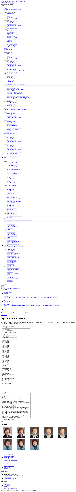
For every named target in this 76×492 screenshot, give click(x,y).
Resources (12, 302)
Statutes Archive (10, 193)
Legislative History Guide (13, 268)
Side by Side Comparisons (13, 156)
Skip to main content (5, 1)
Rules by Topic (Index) (12, 208)
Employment (10, 17)
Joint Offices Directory (12, 102)
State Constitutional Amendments (14, 216)
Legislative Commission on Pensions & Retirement (18, 97)
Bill (13, 165)
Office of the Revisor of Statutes (14, 93)
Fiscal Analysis (10, 32)
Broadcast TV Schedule (12, 129)
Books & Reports (8, 292)
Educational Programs (12, 44)
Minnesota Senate (8, 49)
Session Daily (10, 228)
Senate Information (11, 265)
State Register (10, 212)
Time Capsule (33, 297)
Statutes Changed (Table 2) (13, 202)
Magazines (6, 293)
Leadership (9, 14)
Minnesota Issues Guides (12, 278)
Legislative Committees (9, 133)
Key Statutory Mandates (40, 305)
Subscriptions (10, 81)
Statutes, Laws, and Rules (10, 185)
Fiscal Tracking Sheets (12, 166)
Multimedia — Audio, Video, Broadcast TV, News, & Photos (18, 220)
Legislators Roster (11, 262)
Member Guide (10, 264)
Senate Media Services (12, 236)
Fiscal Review (10, 277)
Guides (5, 298)
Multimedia (6, 218)
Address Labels (10, 80)
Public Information (11, 34)
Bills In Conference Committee (14, 154)
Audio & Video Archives (12, 226)
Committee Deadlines (12, 28)
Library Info (6, 304)
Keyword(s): (5, 327)
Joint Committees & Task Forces (14, 152)
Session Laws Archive (12, 200)
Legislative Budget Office (13, 88)
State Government (13, 297)
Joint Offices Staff (11, 104)
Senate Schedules (11, 121)
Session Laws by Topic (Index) (14, 198)
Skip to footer (23, 1)
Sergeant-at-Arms (11, 36)
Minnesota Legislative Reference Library (10, 288)
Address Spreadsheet (11, 46)
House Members (10, 13)
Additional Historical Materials (50, 297)
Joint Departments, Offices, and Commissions (14, 84)
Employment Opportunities (52, 305)
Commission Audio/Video (13, 244)
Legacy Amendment (11, 106)
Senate (5, 48)
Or (10, 332)
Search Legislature (5, 4)
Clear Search (4, 315)
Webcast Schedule (11, 225)
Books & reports (10, 281)
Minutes (8, 26)
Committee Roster (11, 22)
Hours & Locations (18, 305)
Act (15, 165)
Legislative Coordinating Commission (15, 89)
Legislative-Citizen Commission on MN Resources (18, 96)
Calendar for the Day (11, 116)
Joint (5, 82)
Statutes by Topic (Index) (12, 192)
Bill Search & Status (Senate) (13, 169)
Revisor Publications (11, 256)
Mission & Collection (9, 305)
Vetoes (8, 181)
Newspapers (6, 294)
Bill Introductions (11, 164)
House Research (10, 33)
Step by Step (7, 302)
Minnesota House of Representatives (12, 9)
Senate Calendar (10, 124)
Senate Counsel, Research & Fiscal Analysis (17, 70)
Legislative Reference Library (13, 90)
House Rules (10, 41)
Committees (6, 132)
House (5, 8)
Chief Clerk (9, 30)
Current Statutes (10, 190)
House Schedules (11, 113)
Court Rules (9, 217)
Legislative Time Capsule (12, 273)
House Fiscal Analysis (12, 250)
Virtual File (39, 297)
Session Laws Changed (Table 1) (14, 201)
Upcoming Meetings (11, 24)
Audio (13, 224)
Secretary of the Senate (12, 69)
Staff (8, 16)
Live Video (9, 224)
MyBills (8, 177)
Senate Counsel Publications (13, 253)
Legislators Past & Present (13, 269)
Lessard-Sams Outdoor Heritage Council (16, 98)
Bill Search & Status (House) (13, 162)
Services (32, 305)
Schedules (6, 108)
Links (5, 300)
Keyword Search (10, 189)
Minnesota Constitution (12, 214)
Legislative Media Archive (13, 241)
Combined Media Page (12, 240)
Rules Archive (10, 209)
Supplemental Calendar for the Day (15, 117)
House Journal (10, 40)
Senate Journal (10, 74)
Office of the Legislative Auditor (14, 92)
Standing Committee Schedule (14, 25)
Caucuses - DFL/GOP (12, 37)
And (6, 332)
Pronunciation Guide (11, 45)
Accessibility (10, 105)
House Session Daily (11, 260)
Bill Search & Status (11, 176)
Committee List (10, 21)
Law (5, 184)
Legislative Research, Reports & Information (14, 246)
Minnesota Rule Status (12, 210)
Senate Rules (10, 76)
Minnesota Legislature (7, 2)
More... (8, 100)
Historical (6, 296)
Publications (6, 245)
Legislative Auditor (11, 254)
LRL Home (3, 312)
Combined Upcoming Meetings (14, 128)
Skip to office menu (15, 1)
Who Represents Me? (12, 18)
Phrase (14, 332)
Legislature (6, 297)
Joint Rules (9, 42)
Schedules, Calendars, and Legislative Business (15, 109)
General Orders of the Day (13, 125)
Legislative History (8, 301)
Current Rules (10, 206)
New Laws (9, 280)
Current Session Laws (12, 182)
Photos (8, 229)
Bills (5, 157)
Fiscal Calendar (10, 118)
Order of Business (11, 114)
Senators (9, 53)
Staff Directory (26, 305)
